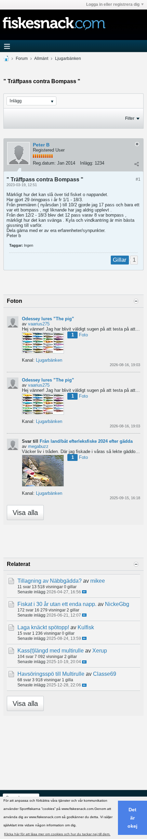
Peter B (41, 144)
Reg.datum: (44, 163)
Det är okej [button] (132, 818)
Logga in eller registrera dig (112, 4)
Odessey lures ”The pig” (48, 318)
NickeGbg (117, 604)
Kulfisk (86, 627)
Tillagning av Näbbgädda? (49, 581)
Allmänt (41, 58)
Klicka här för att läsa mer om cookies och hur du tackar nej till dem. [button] (57, 834)
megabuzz (38, 446)
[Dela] (136, 164)
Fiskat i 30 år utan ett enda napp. (56, 604)
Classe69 (104, 674)
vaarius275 (39, 323)
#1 (138, 179)
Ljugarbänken (68, 58)
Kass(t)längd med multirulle (50, 651)
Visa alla (25, 512)
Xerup (99, 651)
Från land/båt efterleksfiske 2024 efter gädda (86, 441)
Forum (22, 58)
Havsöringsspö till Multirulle (50, 674)
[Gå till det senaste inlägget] (84, 591)
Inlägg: (86, 163)
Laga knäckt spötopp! (43, 627)
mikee (97, 581)
